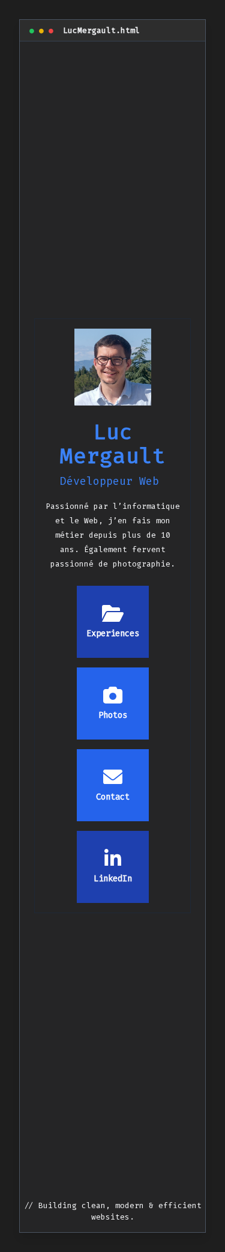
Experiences (112, 633)
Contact (113, 797)
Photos (112, 715)
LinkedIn (113, 878)
